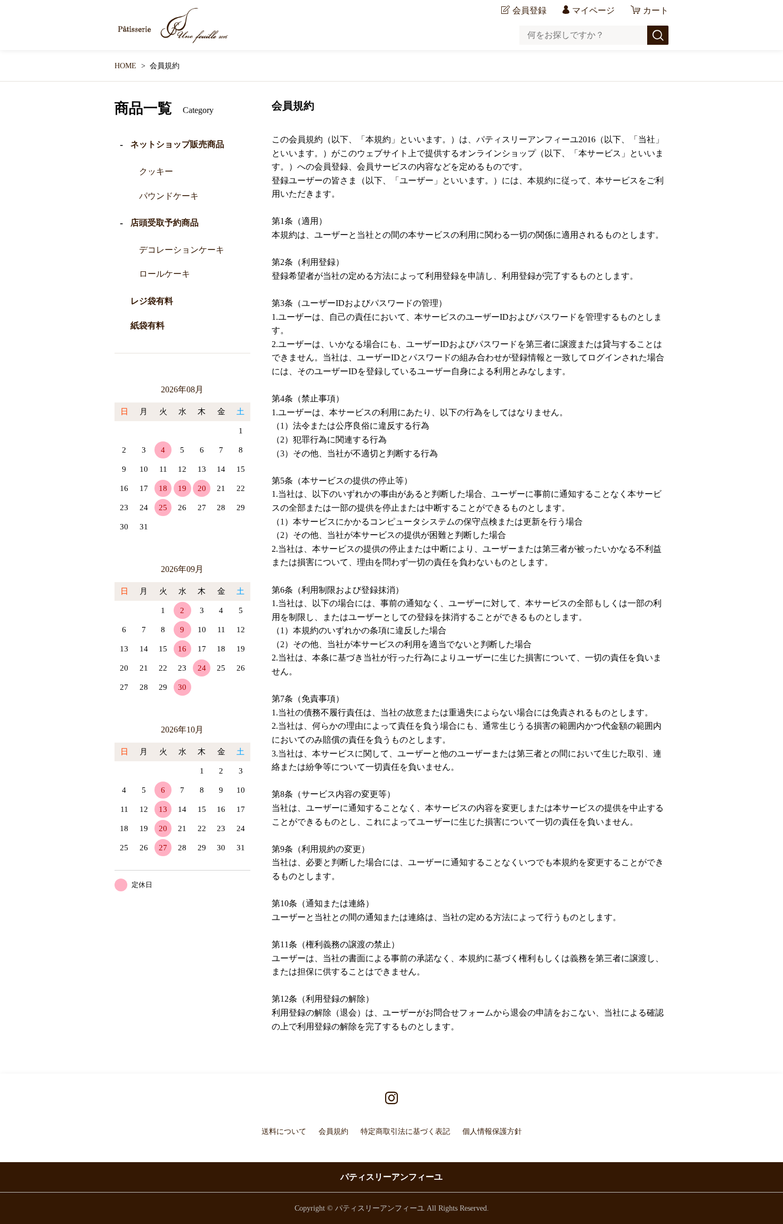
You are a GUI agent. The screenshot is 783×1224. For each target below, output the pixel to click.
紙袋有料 (147, 325)
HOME (125, 66)
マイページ (593, 10)
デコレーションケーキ (181, 249)
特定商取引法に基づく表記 (405, 1132)
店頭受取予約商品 (164, 222)
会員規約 (333, 1132)
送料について (284, 1132)
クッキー (156, 171)
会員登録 (529, 10)
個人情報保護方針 (492, 1132)
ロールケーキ (164, 273)
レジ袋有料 (151, 300)
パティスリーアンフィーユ (391, 1176)
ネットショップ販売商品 (177, 144)
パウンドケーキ (169, 195)
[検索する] (657, 35)
